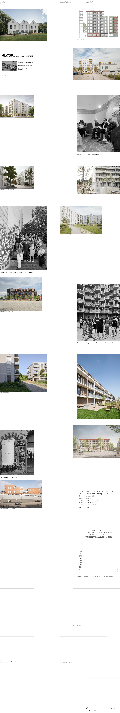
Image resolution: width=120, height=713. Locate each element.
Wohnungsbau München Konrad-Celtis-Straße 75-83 (7, 508)
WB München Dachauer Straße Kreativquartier (83, 39)
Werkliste (3, 1)
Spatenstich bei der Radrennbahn (14, 662)
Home (2, 0)
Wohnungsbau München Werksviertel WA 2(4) (6, 311)
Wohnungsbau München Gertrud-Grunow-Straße (83, 194)
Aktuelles (3, 2)
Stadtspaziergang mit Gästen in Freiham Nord (96, 343)
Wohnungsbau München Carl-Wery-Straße (65, 234)
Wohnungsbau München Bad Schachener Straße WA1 (7, 189)
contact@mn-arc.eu (89, 2)
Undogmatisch (5, 75)
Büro (2, 3)
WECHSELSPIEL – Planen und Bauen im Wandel (95, 576)
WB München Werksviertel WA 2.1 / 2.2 (66, 662)
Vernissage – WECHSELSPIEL (11, 477)
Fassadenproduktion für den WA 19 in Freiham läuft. (101, 709)
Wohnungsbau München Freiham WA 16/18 (78, 625)
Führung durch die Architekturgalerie (16, 272)
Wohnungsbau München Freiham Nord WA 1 (6, 392)
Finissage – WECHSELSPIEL (88, 154)
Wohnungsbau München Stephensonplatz (78, 458)
